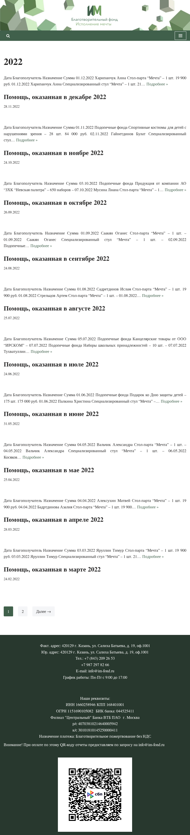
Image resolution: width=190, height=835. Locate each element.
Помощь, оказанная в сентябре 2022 (56, 258)
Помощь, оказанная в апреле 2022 (53, 519)
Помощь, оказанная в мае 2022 (49, 469)
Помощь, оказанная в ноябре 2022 (53, 152)
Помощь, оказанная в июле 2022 (51, 364)
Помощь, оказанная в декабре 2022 (55, 96)
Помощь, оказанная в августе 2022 (54, 308)
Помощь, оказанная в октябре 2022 (55, 202)
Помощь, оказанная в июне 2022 (51, 413)
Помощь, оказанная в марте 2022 (52, 569)
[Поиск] (8, 36)
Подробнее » (157, 83)
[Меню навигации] (180, 35)
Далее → (43, 611)
